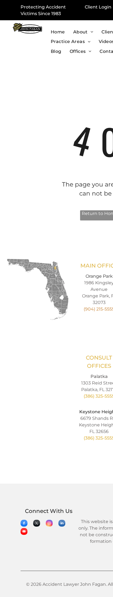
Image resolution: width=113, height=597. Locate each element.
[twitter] (36, 524)
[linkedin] (61, 524)
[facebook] (24, 524)
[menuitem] (58, 32)
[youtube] (24, 532)
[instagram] (49, 524)
